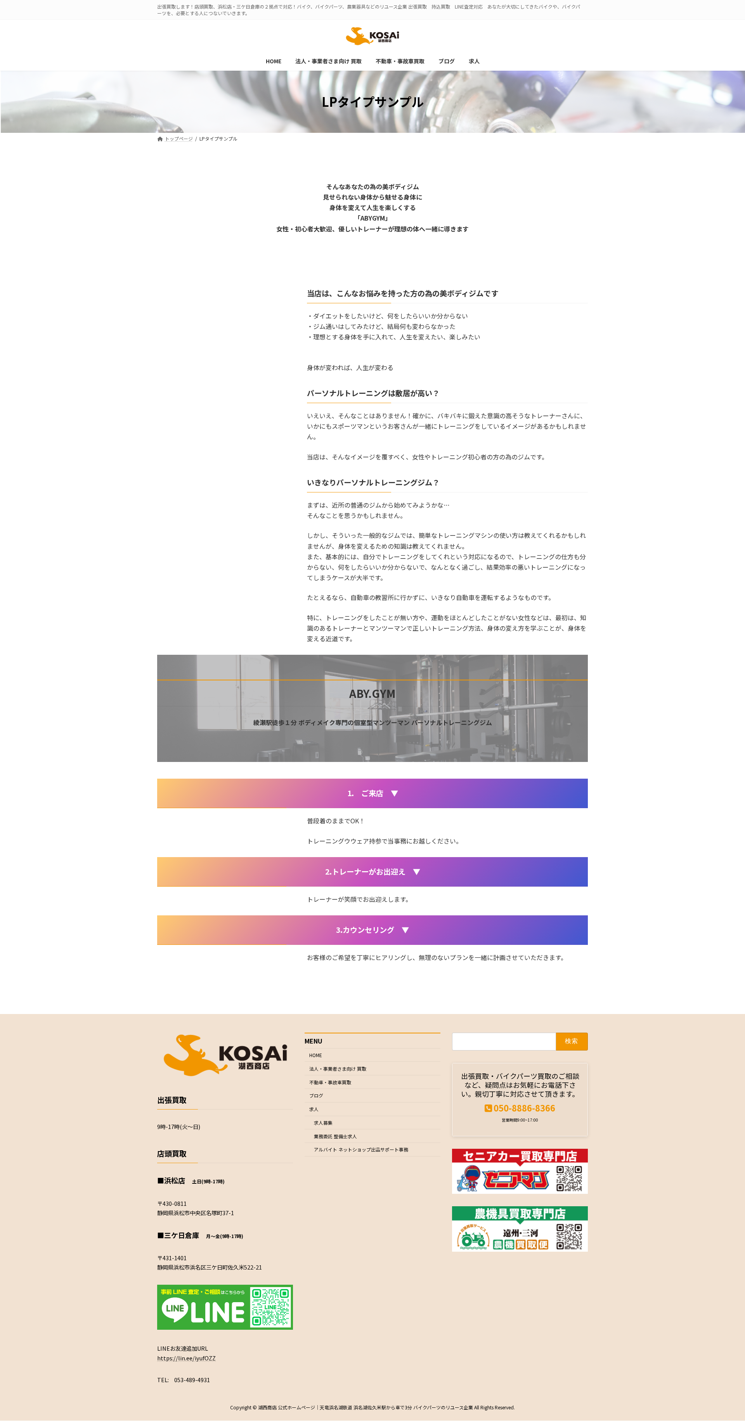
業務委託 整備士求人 (335, 1136)
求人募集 (323, 1122)
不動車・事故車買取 (330, 1082)
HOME (315, 1055)
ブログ (316, 1095)
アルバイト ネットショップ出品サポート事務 (361, 1149)
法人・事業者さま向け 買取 (337, 1068)
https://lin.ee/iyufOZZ (186, 1358)
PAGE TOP (722, 1371)
